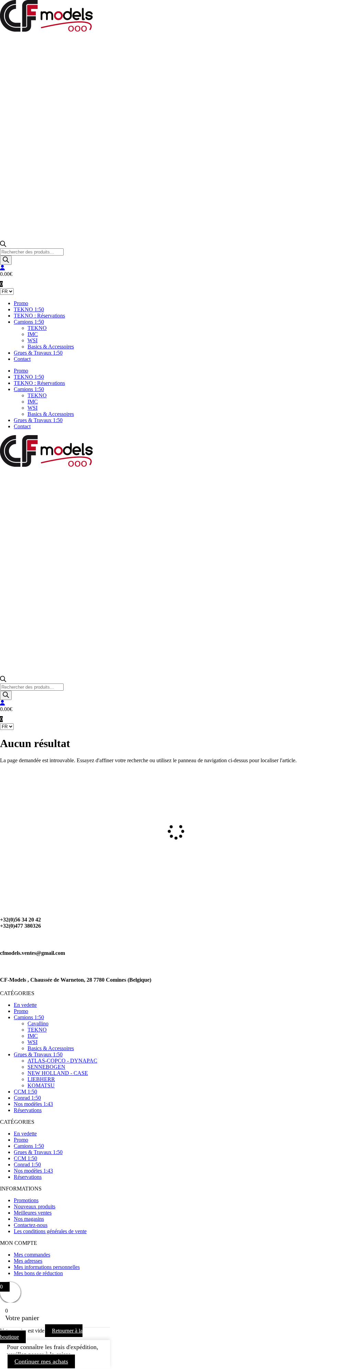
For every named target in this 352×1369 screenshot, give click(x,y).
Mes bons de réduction (38, 1273)
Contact (22, 359)
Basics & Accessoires (51, 346)
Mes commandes (32, 1255)
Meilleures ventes (33, 1213)
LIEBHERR (41, 1079)
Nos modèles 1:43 (33, 1104)
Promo (21, 303)
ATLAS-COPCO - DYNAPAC (62, 1061)
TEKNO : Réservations (39, 316)
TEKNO (37, 328)
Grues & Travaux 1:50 (38, 353)
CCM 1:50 (25, 1092)
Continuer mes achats (41, 1361)
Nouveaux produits (34, 1206)
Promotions (26, 1200)
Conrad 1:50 (27, 1098)
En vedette (25, 1005)
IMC (33, 334)
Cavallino (38, 1023)
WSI (32, 340)
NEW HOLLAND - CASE (58, 1073)
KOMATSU (41, 1085)
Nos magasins (29, 1219)
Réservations (28, 1110)
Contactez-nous (30, 1225)
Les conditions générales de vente (50, 1231)
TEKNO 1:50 (29, 309)
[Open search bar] (3, 245)
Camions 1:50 (29, 322)
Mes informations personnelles (47, 1267)
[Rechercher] (6, 260)
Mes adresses (28, 1261)
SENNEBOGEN (46, 1067)
